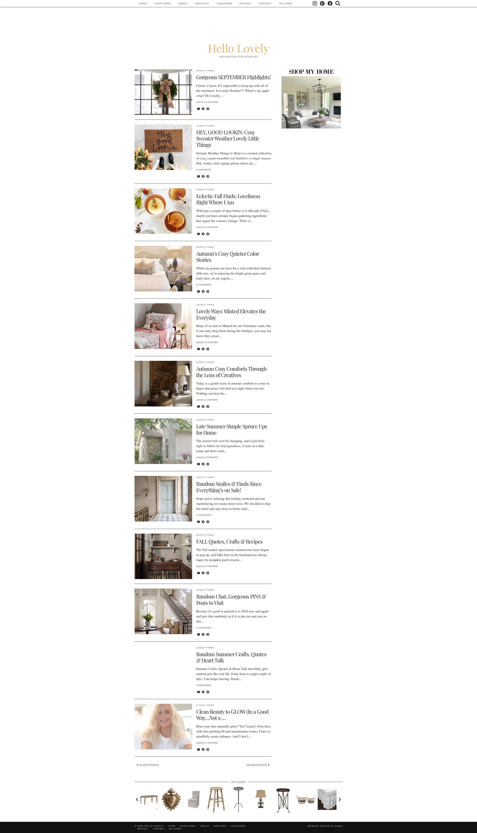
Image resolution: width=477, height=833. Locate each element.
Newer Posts (257, 764)
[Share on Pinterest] (208, 108)
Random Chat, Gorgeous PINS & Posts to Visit (231, 599)
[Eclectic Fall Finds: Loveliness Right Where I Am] (163, 211)
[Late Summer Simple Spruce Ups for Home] (163, 441)
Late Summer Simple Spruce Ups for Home (231, 429)
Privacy (246, 3)
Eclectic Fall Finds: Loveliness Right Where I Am (228, 199)
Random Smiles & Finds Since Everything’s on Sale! (228, 486)
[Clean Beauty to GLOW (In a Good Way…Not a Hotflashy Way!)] (163, 726)
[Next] (339, 799)
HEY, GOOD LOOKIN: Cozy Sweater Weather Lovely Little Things (227, 138)
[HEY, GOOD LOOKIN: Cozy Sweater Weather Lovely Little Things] (163, 147)
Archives (202, 3)
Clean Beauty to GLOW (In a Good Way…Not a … (232, 714)
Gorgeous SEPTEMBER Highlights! (233, 77)
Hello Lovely (238, 47)
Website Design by (325, 826)
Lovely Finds (205, 70)
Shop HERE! (162, 3)
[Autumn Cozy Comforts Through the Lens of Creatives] (163, 383)
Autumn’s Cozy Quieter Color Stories (227, 256)
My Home (285, 3)
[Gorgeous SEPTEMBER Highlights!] (163, 92)
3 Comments (203, 285)
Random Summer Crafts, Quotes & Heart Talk (231, 657)
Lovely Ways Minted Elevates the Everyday (231, 314)
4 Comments (203, 515)
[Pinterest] (322, 3)
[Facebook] (330, 3)
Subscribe (224, 3)
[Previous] (137, 799)
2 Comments (203, 169)
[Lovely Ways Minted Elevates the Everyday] (163, 326)
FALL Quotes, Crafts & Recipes (229, 541)
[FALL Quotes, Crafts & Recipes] (163, 556)
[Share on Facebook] (203, 108)
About (183, 3)
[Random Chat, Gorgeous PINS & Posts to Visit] (163, 611)
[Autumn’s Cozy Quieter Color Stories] (163, 268)
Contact (265, 3)
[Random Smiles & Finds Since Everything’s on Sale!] (163, 499)
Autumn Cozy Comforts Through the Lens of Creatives (231, 371)
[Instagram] (315, 3)
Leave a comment (207, 102)
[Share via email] (198, 108)
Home (143, 3)
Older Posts (148, 764)
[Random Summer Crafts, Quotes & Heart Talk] (163, 669)
